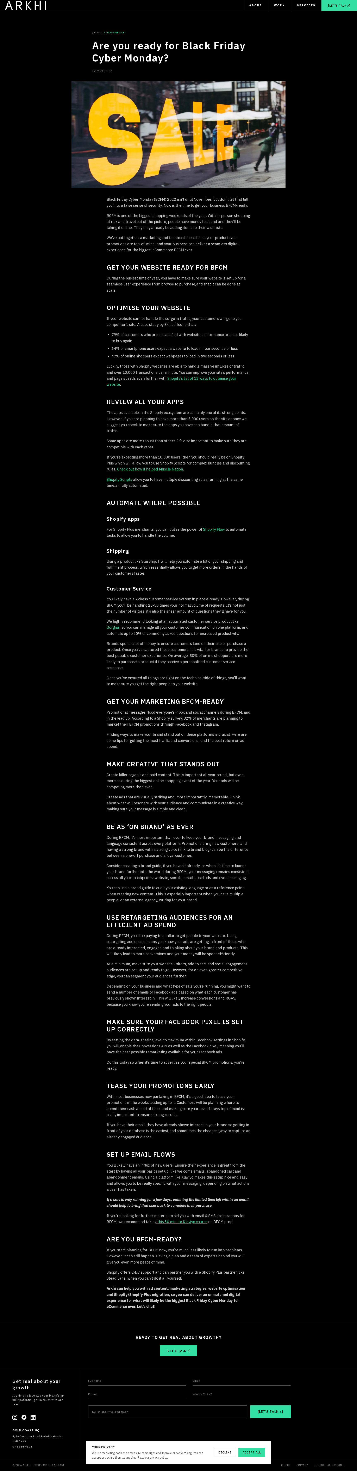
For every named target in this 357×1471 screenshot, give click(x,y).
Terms (285, 1464)
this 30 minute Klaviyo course (182, 1221)
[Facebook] (23, 1417)
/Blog (96, 32)
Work (279, 5)
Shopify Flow (214, 529)
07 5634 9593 (22, 1446)
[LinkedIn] (33, 1417)
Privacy (302, 1464)
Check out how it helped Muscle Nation (150, 469)
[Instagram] (14, 1417)
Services (306, 5)
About (255, 5)
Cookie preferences (330, 1464)
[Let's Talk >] (339, 5)
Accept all (252, 1452)
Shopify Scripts (119, 479)
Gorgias (113, 627)
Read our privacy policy (152, 1457)
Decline (225, 1452)
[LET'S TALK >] (270, 1412)
